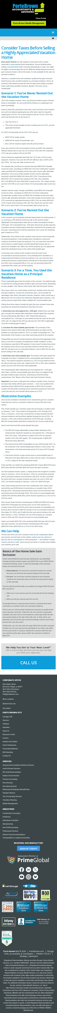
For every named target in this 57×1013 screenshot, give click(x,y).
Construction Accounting (11, 813)
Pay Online (7, 708)
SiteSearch (33, 956)
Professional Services (10, 831)
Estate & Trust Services (11, 776)
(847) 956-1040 (8, 689)
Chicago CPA (7, 717)
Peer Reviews (8, 783)
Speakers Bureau (9, 793)
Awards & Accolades (10, 742)
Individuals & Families (10, 820)
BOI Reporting (8, 752)
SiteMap (23, 956)
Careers (5, 738)
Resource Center (9, 734)
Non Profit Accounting (10, 827)
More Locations (8, 699)
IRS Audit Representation (12, 772)
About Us (6, 731)
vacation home (13, 67)
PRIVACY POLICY (43, 953)
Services (6, 720)
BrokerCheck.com (9, 704)
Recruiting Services (10, 786)
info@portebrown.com (11, 694)
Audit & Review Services (11, 768)
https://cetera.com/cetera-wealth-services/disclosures (25, 988)
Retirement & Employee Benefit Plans (16, 789)
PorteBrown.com (36, 951)
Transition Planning (10, 800)
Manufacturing (8, 824)
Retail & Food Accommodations (14, 835)
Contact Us (7, 756)
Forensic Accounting (10, 779)
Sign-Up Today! (28, 849)
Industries (6, 727)
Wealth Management (10, 803)
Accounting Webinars (10, 749)
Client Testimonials (9, 745)
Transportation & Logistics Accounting (16, 838)
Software (6, 724)
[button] (53, 32)
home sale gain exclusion (23, 295)
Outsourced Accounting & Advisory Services (18, 765)
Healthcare (7, 817)
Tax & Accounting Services (12, 796)
